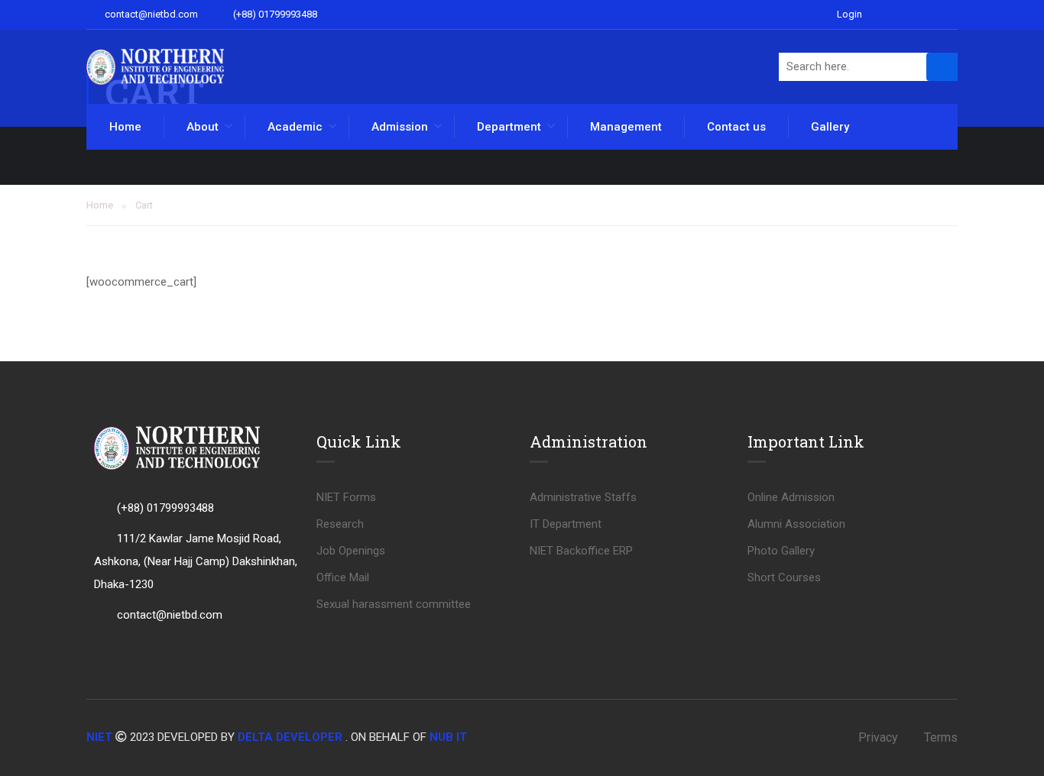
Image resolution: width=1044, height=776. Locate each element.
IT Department (565, 524)
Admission (399, 127)
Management (626, 127)
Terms (941, 737)
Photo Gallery (781, 551)
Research (340, 524)
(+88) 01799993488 (274, 14)
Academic (295, 127)
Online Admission (791, 497)
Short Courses (784, 577)
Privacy (878, 737)
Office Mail (342, 577)
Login (849, 14)
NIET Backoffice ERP (581, 551)
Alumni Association (796, 524)
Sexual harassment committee (393, 604)
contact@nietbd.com (150, 14)
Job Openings (350, 551)
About (202, 127)
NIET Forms (346, 497)
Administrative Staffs (583, 497)
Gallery (830, 127)
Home (125, 127)
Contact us (736, 127)
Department (509, 127)
